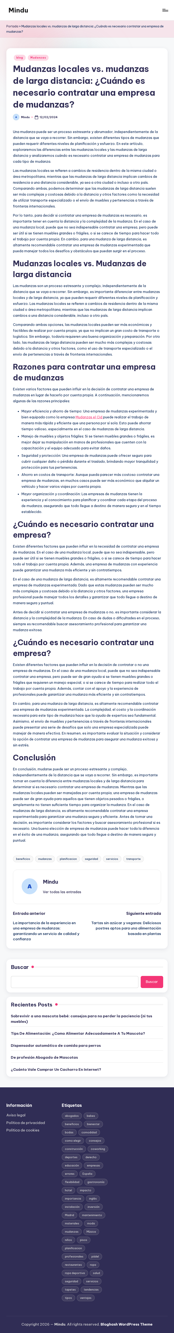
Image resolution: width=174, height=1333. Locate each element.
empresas (93, 1165)
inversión (94, 1206)
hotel (68, 1190)
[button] (62, 892)
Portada (12, 26)
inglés (93, 1198)
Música (91, 1231)
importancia (73, 1198)
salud (96, 1273)
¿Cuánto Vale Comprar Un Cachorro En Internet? (56, 1069)
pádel (95, 1256)
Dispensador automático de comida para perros (56, 1045)
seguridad (91, 859)
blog (19, 57)
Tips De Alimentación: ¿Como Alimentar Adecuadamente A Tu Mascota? (78, 1033)
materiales (72, 1223)
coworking (98, 1149)
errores (69, 1173)
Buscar (20, 967)
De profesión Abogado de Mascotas (44, 1057)
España (87, 1173)
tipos (68, 1297)
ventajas (85, 1297)
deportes (71, 1157)
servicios (112, 859)
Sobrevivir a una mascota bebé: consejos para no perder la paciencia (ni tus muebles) (81, 1019)
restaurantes (73, 1264)
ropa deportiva (75, 1273)
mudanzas (45, 859)
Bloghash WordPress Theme (127, 1324)
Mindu (18, 10)
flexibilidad (72, 1182)
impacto (85, 1190)
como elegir (73, 1140)
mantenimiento (92, 1215)
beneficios (23, 859)
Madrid (69, 1215)
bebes (91, 1115)
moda (91, 1223)
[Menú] (165, 10)
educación (72, 1165)
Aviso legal (15, 1115)
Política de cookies (22, 1130)
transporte (133, 859)
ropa (93, 1264)
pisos (83, 1240)
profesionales (74, 1256)
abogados (72, 1115)
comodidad (89, 1132)
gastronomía (95, 1182)
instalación (72, 1206)
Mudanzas (38, 57)
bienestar (93, 1124)
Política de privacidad (25, 1122)
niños (68, 1240)
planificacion (68, 859)
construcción (74, 1149)
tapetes (70, 1289)
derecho (91, 1157)
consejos (95, 1140)
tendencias (91, 1289)
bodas (69, 1132)
